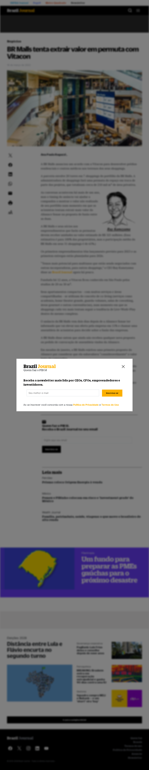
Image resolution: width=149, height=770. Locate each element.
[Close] (123, 366)
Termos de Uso (110, 404)
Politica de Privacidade (86, 404)
